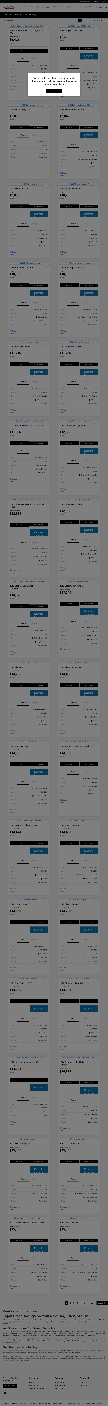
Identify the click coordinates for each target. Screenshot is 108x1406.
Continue (54, 91)
